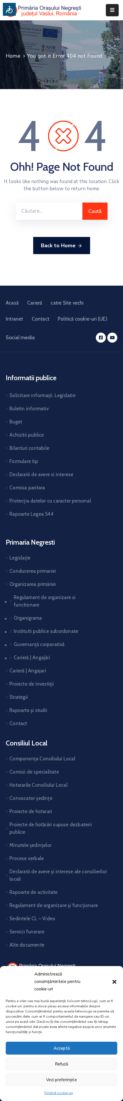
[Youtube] (112, 338)
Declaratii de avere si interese (41, 474)
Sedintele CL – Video (32, 918)
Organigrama (28, 618)
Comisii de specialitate (34, 772)
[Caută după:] (49, 211)
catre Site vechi (67, 303)
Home (13, 55)
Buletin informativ (29, 408)
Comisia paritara (27, 487)
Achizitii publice (26, 435)
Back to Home (58, 245)
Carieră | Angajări (32, 657)
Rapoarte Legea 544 (31, 514)
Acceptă (61, 1048)
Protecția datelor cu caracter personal (50, 501)
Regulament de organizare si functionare (45, 601)
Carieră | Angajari (27, 671)
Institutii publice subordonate (46, 631)
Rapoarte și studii (28, 710)
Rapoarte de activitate (33, 892)
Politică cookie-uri (58, 1093)
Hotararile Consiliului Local (38, 785)
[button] (114, 981)
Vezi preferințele (61, 1080)
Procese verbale (26, 858)
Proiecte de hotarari (30, 811)
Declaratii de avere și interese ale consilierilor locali (58, 875)
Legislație (19, 558)
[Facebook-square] (101, 338)
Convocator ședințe (30, 798)
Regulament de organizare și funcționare (53, 905)
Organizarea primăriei (32, 584)
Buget (15, 422)
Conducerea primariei (32, 571)
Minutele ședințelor (30, 845)
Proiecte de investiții (31, 684)
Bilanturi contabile (29, 448)
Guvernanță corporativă (39, 644)
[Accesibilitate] (9, 9)
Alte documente (26, 945)
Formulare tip (23, 461)
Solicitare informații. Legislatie (42, 395)
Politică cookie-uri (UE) (82, 319)
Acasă (12, 303)
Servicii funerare (26, 932)
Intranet (14, 319)
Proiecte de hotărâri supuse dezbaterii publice (50, 828)
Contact (40, 319)
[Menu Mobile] (112, 10)
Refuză (61, 1064)
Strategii (18, 697)
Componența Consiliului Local (42, 759)
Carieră (34, 303)
